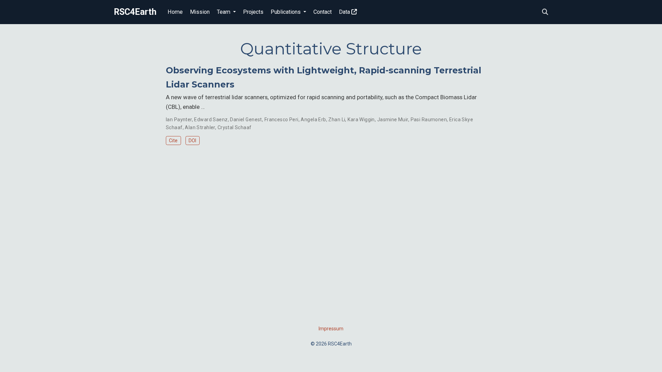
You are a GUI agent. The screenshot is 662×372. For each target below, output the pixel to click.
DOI (192, 140)
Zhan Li (336, 119)
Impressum (331, 328)
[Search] (545, 12)
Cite (173, 140)
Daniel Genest (246, 119)
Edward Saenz (211, 119)
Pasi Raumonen (429, 119)
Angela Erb (313, 119)
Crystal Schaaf (235, 127)
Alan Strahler (200, 127)
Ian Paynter (179, 119)
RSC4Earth (135, 12)
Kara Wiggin (361, 119)
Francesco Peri (281, 119)
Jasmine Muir (392, 119)
